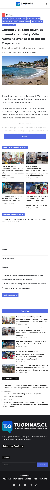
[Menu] (3, 5)
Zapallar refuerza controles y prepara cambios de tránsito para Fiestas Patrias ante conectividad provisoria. (32, 367)
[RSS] (36, 485)
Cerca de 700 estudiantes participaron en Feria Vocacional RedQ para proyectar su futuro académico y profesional (37, 201)
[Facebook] (14, 485)
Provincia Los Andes (33, 18)
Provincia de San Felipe (18, 18)
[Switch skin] (47, 5)
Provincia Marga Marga (9, 21)
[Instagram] (30, 485)
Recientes (25, 311)
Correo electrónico (8, 258)
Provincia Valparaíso (8, 25)
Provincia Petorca (24, 21)
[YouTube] (25, 485)
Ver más (24, 136)
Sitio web (5, 267)
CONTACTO (43, 479)
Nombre (5, 250)
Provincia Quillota (37, 21)
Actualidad (5, 18)
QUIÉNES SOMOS (31, 479)
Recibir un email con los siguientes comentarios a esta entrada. (25, 284)
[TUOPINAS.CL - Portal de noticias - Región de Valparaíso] (25, 4)
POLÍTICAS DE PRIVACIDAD (13, 479)
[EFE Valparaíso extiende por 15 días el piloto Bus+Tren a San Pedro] (13, 188)
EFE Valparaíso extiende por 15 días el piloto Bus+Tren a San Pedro (12, 199)
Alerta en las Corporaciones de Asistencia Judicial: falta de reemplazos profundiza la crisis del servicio (37, 171)
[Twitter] (19, 485)
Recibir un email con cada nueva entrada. (18, 288)
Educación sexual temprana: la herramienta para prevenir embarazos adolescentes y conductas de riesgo (13, 171)
